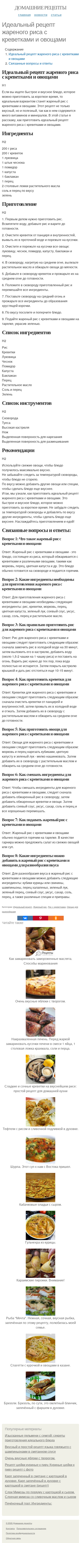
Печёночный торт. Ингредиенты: (28, 1503)
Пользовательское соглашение (31, 1528)
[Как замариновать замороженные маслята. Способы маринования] (40, 954)
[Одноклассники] (56, 918)
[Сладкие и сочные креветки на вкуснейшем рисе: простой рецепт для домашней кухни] (40, 1081)
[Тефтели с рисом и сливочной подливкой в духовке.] (40, 1124)
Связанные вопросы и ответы (30, 63)
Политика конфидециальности (20, 1533)
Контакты (10, 1528)
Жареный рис (40, 906)
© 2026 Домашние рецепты (19, 1523)
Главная (24, 14)
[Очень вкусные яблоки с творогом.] (40, 996)
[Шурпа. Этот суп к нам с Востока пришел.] (40, 1162)
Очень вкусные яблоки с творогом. (30, 1458)
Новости (40, 14)
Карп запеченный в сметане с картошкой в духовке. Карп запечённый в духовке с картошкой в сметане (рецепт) (36, 1481)
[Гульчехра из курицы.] (40, 1237)
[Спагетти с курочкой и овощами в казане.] (40, 1360)
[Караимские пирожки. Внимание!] (40, 1275)
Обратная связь (13, 1538)
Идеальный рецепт (22, 906)
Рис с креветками (57, 906)
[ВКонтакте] (25, 918)
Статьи (56, 14)
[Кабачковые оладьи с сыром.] (40, 1199)
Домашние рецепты (40, 7)
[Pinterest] (40, 918)
